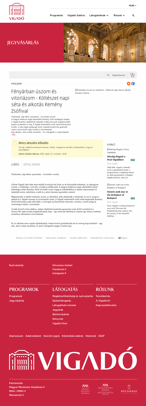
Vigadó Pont (59, 323)
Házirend (91, 336)
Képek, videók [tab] (32, 164)
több (13, 135)
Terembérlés (103, 296)
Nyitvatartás (16, 265)
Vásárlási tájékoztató (78, 238)
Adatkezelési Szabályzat (56, 238)
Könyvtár (57, 319)
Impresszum (16, 336)
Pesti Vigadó (112, 164)
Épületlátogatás (61, 300)
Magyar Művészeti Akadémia (27, 387)
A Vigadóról (103, 300)
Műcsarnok (16, 395)
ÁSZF (101, 336)
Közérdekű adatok (72, 336)
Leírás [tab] (15, 164)
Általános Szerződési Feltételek (29, 238)
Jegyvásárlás (16, 300)
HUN (133, 5)
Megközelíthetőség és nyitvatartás (72, 296)
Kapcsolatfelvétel (106, 305)
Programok (15, 296)
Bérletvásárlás (60, 314)
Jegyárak (57, 309)
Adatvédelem (33, 336)
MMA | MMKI (17, 391)
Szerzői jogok (51, 336)
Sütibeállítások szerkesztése (102, 238)
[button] (99, 15)
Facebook (59, 269)
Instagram (59, 273)
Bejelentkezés (118, 75)
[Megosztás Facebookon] (133, 83)
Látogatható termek (64, 305)
